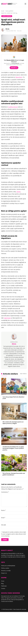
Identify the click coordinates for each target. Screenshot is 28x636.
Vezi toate (23, 373)
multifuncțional (13, 107)
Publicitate (4, 586)
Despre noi (4, 573)
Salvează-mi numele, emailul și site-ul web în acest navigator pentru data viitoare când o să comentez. (13, 534)
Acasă (2, 11)
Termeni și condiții (6, 570)
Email (3, 517)
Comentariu (5, 492)
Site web (3, 525)
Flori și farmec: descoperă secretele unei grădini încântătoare (14, 474)
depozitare (19, 77)
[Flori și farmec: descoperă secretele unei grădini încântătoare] (14, 462)
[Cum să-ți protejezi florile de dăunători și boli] (14, 386)
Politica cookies (5, 568)
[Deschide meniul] (25, 3)
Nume (3, 510)
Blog (2, 583)
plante (18, 192)
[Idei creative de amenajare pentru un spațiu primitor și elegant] (14, 411)
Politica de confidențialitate (8, 565)
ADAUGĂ (14, 67)
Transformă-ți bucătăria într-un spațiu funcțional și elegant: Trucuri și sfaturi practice (13, 448)
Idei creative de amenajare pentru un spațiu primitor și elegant (13, 422)
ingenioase (7, 318)
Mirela (7, 29)
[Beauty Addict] (9, 4)
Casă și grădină (9, 11)
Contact (3, 588)
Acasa (2, 581)
